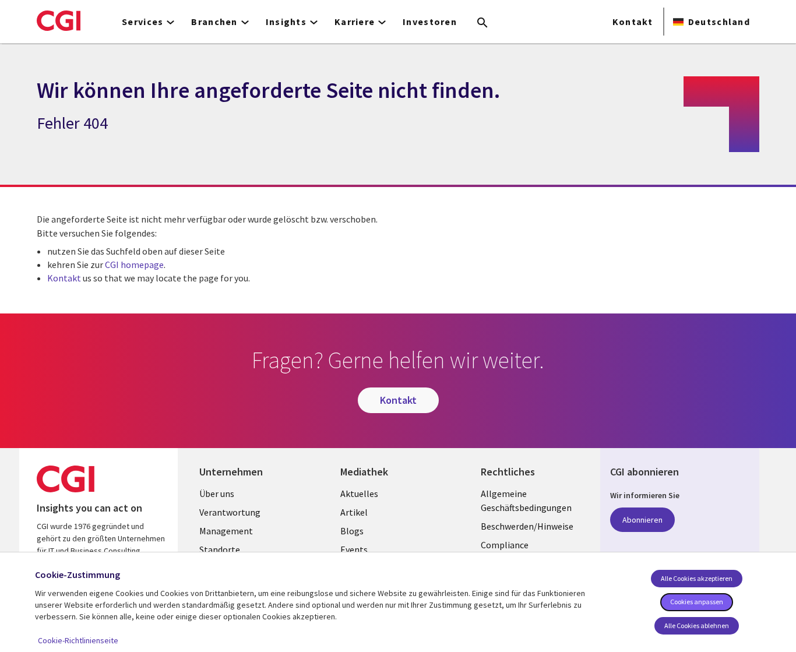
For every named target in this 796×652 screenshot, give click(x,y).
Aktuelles (359, 493)
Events (354, 549)
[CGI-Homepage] (58, 20)
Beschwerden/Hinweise (527, 526)
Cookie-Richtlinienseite (78, 640)
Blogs (352, 531)
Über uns (216, 493)
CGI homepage (134, 264)
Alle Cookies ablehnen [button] (696, 625)
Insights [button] (286, 21)
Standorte (219, 549)
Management (226, 531)
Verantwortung (229, 512)
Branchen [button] (214, 21)
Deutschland (719, 21)
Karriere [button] (354, 21)
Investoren (430, 21)
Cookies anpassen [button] (696, 601)
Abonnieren (642, 519)
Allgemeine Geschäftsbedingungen (526, 500)
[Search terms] (482, 23)
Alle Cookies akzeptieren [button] (696, 578)
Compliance (505, 545)
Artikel (354, 512)
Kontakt (632, 21)
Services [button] (142, 21)
